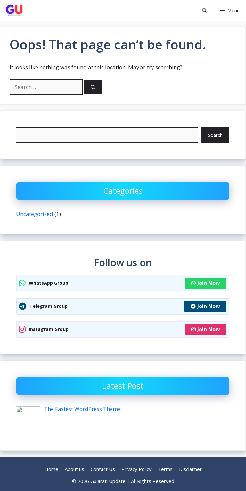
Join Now (208, 283)
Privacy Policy (136, 469)
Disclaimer (190, 469)
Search (215, 135)
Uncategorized (34, 213)
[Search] (93, 87)
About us (74, 469)
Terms (165, 469)
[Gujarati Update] (14, 10)
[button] (204, 10)
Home (51, 469)
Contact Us (103, 469)
